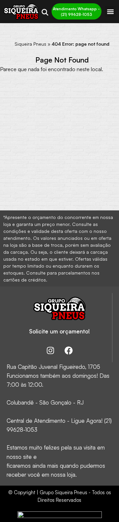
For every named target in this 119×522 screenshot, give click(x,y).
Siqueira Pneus (30, 44)
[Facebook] (68, 350)
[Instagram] (50, 350)
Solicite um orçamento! (59, 331)
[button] (110, 11)
